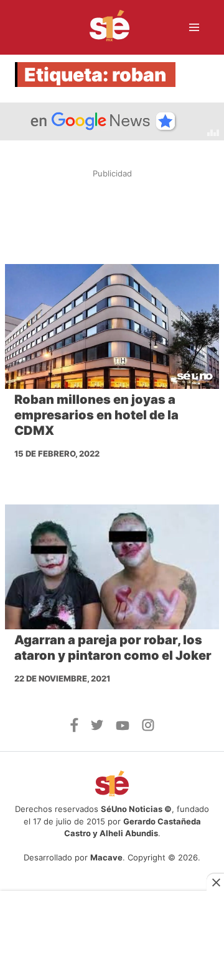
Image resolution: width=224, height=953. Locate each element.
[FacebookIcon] (74, 729)
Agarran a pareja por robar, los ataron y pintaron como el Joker (113, 647)
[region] (112, 217)
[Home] (101, 27)
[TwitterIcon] (97, 727)
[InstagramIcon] (148, 727)
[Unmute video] (112, 121)
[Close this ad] (215, 882)
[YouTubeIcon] (122, 727)
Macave (106, 857)
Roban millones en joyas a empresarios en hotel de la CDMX (96, 415)
